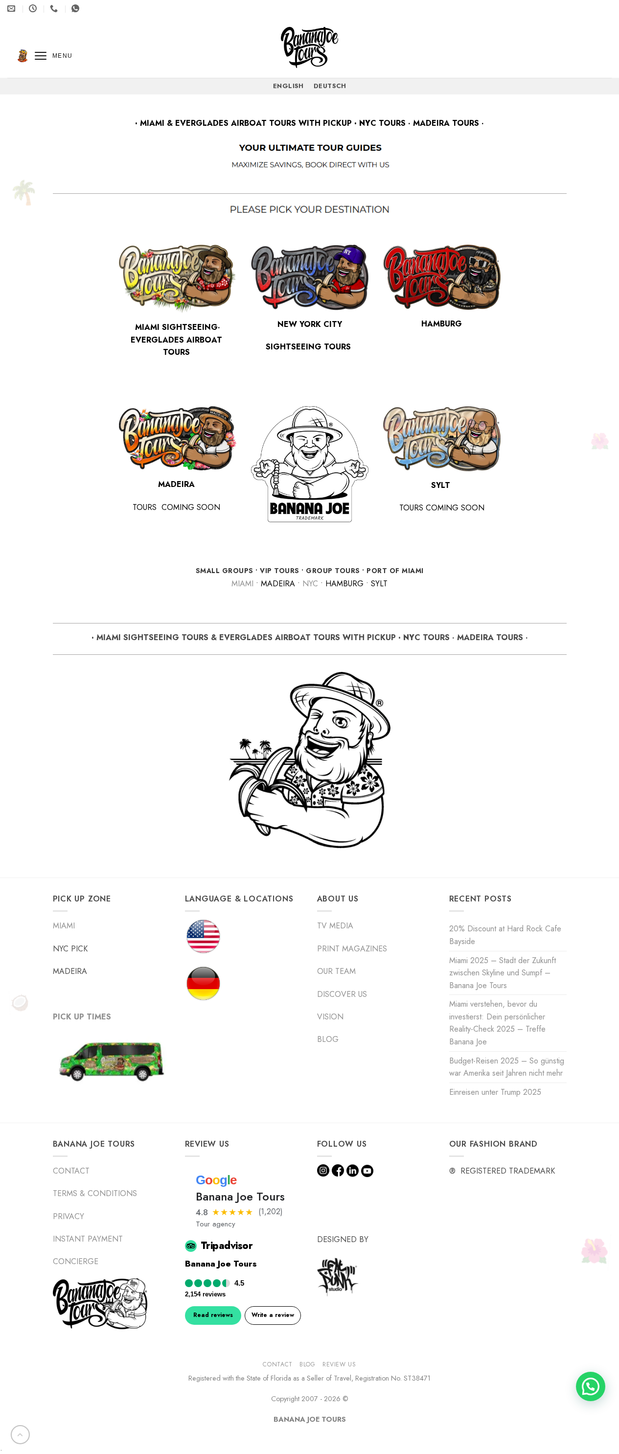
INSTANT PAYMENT (88, 1239)
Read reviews (213, 1315)
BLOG (329, 1039)
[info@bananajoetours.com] (12, 8)
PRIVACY (68, 1216)
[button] (590, 1386)
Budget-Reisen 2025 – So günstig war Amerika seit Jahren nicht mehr (506, 1067)
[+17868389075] (76, 8)
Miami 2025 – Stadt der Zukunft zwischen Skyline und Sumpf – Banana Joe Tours (502, 973)
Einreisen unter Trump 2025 (495, 1092)
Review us (339, 1364)
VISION (330, 1016)
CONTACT (71, 1171)
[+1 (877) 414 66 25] (55, 8)
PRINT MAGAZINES (352, 948)
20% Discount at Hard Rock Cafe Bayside (505, 935)
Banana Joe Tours (221, 1264)
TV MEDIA (335, 925)
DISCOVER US (342, 994)
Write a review (273, 1315)
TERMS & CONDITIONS (95, 1193)
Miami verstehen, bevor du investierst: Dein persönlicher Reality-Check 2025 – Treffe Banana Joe (497, 1022)
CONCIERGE (75, 1261)
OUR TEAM (336, 971)
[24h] (34, 8)
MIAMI (242, 583)
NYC (310, 583)
